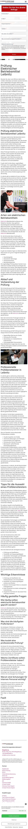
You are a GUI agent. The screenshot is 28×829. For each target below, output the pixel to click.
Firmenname (5, 13)
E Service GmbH (6, 782)
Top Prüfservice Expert (8, 797)
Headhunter (5, 769)
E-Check (4, 795)
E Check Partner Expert (8, 788)
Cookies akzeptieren (14, 816)
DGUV (3, 772)
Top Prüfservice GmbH (8, 801)
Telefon (4, 28)
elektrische (4, 233)
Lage (19, 510)
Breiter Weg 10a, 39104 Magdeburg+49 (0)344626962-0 (11, 751)
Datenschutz (15, 827)
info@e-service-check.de (8, 755)
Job (3, 781)
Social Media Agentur (8, 777)
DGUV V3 (4, 775)
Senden (14, 54)
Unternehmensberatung (9, 774)
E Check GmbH (6, 784)
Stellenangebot (6, 779)
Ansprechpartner (6, 23)
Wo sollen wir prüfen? (7, 33)
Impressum (21, 827)
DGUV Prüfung (6, 770)
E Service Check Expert (8, 786)
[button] (25, 804)
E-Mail (4, 18)
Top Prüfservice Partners (9, 799)
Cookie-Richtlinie (8, 827)
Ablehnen (14, 820)
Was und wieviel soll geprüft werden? (11, 39)
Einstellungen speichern (14, 823)
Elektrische (4, 221)
